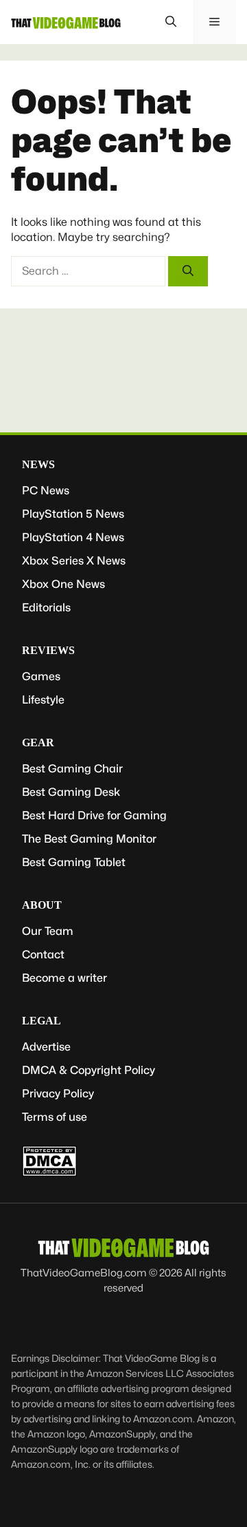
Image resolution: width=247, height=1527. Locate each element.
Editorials (46, 607)
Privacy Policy (58, 1093)
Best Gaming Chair (72, 768)
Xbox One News (63, 584)
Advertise (46, 1046)
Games (41, 676)
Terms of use (54, 1117)
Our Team (47, 931)
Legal (41, 1020)
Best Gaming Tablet (74, 862)
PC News (45, 490)
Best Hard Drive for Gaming (94, 815)
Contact (43, 954)
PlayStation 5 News (73, 513)
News (38, 464)
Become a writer (64, 977)
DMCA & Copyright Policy (88, 1070)
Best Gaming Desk (71, 792)
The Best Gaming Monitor (89, 838)
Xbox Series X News (74, 560)
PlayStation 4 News (73, 537)
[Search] (188, 271)
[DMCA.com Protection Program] (49, 1172)
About (42, 905)
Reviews (48, 650)
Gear (38, 742)
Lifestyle (43, 699)
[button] (171, 22)
